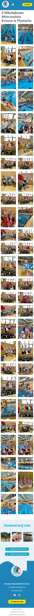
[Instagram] (19, 595)
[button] (13, 4)
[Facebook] (15, 595)
